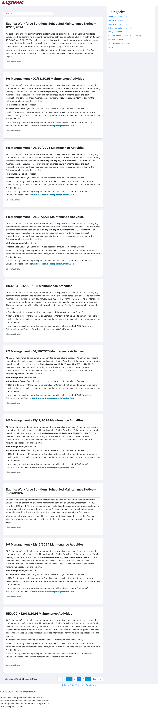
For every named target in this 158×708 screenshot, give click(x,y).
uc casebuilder (115, 39)
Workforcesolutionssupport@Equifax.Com (53, 125)
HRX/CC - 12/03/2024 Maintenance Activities (39, 613)
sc (110, 47)
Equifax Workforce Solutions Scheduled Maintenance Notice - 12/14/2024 (51, 491)
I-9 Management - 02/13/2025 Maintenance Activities (45, 78)
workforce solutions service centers (124, 35)
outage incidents (117, 32)
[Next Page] (100, 679)
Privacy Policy (68, 685)
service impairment (118, 20)
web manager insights (118, 43)
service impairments (118, 24)
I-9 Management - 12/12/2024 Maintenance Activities (44, 544)
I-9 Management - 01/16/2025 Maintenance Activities (45, 351)
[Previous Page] (60, 679)
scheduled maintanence (120, 28)
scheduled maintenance (120, 16)
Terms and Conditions (85, 685)
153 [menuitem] (94, 679)
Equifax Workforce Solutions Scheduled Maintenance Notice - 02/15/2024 (51, 25)
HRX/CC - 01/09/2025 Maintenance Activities (39, 286)
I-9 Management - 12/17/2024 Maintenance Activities (44, 420)
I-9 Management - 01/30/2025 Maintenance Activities (45, 148)
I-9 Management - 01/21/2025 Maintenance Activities (45, 217)
